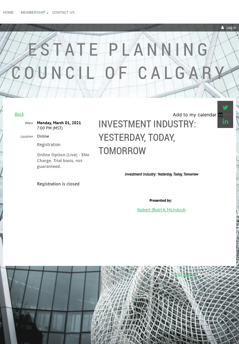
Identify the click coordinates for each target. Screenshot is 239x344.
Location (26, 136)
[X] (225, 107)
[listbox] (198, 114)
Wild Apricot (185, 274)
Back (19, 114)
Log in (231, 27)
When (29, 123)
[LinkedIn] (225, 121)
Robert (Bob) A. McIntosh (161, 210)
